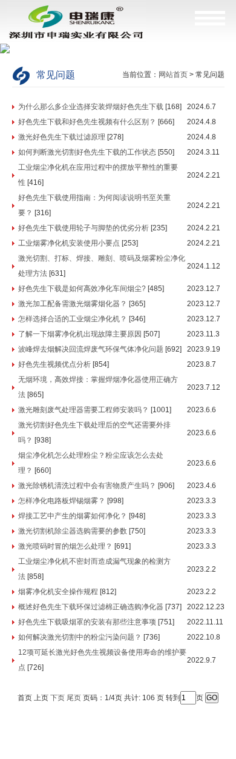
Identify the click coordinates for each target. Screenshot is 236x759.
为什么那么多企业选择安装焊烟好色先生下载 (90, 106)
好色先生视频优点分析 (54, 364)
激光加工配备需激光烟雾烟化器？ (72, 303)
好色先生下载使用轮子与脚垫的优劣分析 (83, 228)
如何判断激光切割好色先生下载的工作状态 (87, 152)
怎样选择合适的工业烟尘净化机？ (72, 319)
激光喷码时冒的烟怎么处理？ (65, 546)
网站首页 (173, 74)
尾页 (74, 698)
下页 (57, 698)
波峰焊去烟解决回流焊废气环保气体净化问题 (90, 349)
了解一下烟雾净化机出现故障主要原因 (80, 334)
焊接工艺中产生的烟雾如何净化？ (72, 516)
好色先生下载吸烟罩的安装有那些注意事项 (87, 622)
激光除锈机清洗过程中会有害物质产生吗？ (87, 485)
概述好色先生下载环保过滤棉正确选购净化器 (90, 607)
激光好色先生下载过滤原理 (61, 137)
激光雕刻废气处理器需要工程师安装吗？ (83, 410)
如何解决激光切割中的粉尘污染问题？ (80, 637)
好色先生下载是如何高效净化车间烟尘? (82, 288)
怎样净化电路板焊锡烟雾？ (61, 501)
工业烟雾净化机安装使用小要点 (69, 243)
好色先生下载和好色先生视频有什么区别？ (87, 122)
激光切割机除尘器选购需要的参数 (72, 531)
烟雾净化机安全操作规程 (58, 591)
